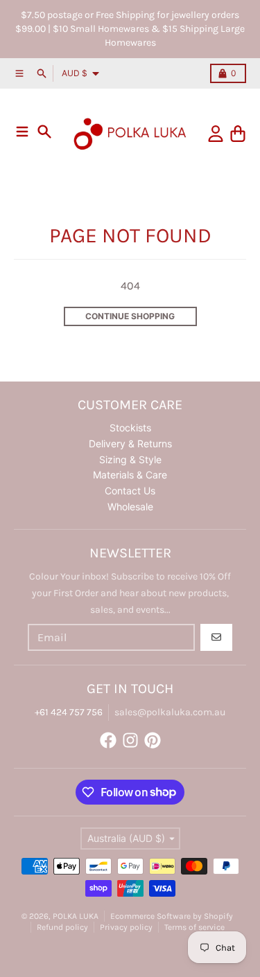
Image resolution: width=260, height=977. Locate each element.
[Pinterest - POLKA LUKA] (152, 740)
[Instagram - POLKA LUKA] (130, 740)
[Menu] (22, 131)
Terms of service (194, 927)
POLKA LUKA (75, 916)
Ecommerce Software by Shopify (171, 916)
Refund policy (62, 927)
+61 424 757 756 (69, 712)
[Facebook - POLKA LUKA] (108, 740)
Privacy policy (126, 927)
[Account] (215, 133)
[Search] (44, 131)
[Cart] (237, 133)
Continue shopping (130, 316)
